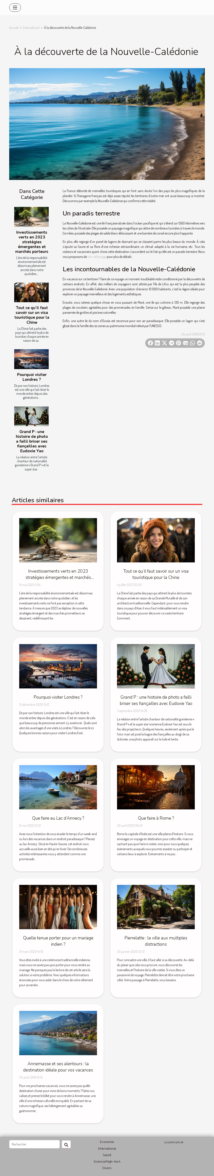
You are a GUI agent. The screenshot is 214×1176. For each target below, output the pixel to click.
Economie (107, 1142)
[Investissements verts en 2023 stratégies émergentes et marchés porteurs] (31, 217)
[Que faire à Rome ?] (156, 787)
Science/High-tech (107, 1161)
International (31, 27)
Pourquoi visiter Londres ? (32, 377)
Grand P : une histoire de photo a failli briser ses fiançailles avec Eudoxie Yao (32, 441)
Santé (107, 1155)
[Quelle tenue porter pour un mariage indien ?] (58, 907)
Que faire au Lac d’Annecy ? (58, 818)
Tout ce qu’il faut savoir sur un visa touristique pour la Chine (31, 315)
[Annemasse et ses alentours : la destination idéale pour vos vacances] (58, 1032)
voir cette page (96, 257)
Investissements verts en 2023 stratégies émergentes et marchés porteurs (31, 242)
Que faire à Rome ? (156, 818)
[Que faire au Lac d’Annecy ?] (58, 787)
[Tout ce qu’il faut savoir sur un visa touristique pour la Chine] (31, 292)
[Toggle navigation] (15, 7)
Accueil (13, 27)
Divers (107, 1168)
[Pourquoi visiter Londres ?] (31, 359)
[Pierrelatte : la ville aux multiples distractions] (156, 907)
